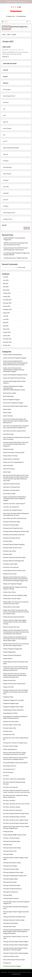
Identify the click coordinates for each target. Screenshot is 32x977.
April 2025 (5, 326)
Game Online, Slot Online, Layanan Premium (14, 431)
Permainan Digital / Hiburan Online (12, 724)
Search (4, 225)
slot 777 (5, 141)
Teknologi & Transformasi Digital (11, 885)
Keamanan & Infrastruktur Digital (11, 521)
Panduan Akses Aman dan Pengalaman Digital (15, 595)
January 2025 (6, 335)
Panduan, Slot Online (8, 687)
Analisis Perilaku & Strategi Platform (12, 354)
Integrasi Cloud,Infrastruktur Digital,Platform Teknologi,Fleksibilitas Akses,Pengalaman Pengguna (14, 498)
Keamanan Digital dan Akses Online (12, 547)
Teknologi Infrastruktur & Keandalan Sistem (14, 916)
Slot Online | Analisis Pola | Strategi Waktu (14, 779)
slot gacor (5, 160)
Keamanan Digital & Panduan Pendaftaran (14, 544)
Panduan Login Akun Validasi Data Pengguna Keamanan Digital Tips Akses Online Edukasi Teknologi (14, 622)
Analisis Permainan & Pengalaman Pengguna (14, 358)
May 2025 (5, 322)
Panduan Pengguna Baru (9, 652)
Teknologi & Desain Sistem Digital (12, 848)
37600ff (6, 50)
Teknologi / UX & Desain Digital (11, 838)
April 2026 (5, 286)
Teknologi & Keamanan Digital (11, 869)
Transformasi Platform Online (10, 956)
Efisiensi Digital (7, 412)
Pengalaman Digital (8, 697)
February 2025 (6, 332)
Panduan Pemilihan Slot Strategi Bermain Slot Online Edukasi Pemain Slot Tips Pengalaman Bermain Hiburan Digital (15, 638)
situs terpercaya (7, 167)
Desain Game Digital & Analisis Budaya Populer (15, 406)
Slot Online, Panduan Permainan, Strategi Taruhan (16, 813)
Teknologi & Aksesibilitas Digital (11, 841)
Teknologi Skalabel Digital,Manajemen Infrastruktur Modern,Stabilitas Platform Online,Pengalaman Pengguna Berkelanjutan (16, 931)
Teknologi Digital (7, 895)
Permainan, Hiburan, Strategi (10, 746)
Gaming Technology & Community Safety (13, 452)
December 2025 (7, 299)
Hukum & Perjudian (8, 465)
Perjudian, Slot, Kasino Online (10, 721)
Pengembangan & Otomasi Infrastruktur (13, 710)
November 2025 (7, 303)
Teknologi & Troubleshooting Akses (12, 888)
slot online (6, 186)
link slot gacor (7, 89)
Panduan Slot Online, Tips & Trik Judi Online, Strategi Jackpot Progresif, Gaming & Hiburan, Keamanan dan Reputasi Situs (15, 675)
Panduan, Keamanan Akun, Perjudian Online (14, 683)
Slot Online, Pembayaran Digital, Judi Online (14, 816)
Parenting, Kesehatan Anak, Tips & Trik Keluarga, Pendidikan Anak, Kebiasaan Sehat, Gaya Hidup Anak (15, 691)
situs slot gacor (7, 128)
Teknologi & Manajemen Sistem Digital (13, 872)
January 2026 (6, 296)
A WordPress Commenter (10, 267)
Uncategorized (7, 963)
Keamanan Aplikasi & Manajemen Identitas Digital (16, 531)
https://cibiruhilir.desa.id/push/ (11, 148)
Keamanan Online (7, 554)
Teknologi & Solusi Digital (10, 882)
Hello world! (6, 47)
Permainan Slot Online (9, 734)
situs (4, 115)
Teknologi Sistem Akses (9, 926)
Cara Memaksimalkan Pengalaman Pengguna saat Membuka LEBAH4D (14, 1)
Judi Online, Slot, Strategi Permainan (12, 510)
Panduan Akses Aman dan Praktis (12, 598)
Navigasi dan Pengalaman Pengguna (12, 584)
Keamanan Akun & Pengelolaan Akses (13, 528)
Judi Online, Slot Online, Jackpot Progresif (14, 503)
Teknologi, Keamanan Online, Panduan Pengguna (15, 945)
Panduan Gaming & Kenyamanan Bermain (13, 617)
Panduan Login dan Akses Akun (11, 627)
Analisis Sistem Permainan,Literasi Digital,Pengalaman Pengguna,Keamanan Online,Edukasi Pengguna (13, 369)
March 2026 (6, 290)
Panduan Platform (7, 658)
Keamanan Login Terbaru (9, 551)
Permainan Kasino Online (9, 728)
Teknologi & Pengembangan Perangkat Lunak (14, 875)
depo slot (5, 122)
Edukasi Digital (7, 409)
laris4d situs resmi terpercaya (11, 567)
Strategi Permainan (8, 831)
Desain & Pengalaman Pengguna (11, 399)
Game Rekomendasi (8, 434)
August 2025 (6, 313)
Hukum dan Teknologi (9, 469)
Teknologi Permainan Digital (10, 923)
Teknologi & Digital (8, 854)
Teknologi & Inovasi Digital (10, 866)
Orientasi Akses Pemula (9, 592)
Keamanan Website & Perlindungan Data (13, 560)
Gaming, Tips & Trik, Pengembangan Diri (13, 462)
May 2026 (5, 283)
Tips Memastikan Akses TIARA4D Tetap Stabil (16, 258)
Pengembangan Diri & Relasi (10, 713)
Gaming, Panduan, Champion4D (11, 459)
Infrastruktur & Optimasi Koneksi (11, 484)
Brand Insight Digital (8, 396)
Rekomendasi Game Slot (9, 766)
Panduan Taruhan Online (9, 680)
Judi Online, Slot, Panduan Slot (11, 507)
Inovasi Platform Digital (9, 493)
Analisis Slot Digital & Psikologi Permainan (14, 378)
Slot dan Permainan (8, 772)
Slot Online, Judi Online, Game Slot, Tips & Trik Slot (16, 804)
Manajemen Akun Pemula (9, 574)
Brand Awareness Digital (9, 393)
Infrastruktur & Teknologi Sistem (11, 487)
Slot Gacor (6, 102)
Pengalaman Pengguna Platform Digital (13, 706)
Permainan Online (7, 731)
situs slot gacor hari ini (9, 96)
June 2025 (5, 319)
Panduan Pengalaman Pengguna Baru (12, 649)
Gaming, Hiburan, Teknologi (10, 455)
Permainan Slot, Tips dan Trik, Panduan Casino (15, 743)
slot (4, 109)
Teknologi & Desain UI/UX (10, 851)
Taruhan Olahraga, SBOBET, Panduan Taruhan (14, 835)
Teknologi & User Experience (10, 892)
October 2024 (6, 345)
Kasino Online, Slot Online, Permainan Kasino (14, 518)
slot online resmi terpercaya (10, 787)
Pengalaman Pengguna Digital (11, 703)
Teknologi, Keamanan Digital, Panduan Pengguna (15, 941)
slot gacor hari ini (7, 219)
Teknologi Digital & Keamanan (11, 898)
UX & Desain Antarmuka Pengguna (12, 966)
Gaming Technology (8, 449)
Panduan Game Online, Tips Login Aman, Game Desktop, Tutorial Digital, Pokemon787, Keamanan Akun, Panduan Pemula (16, 611)
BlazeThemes (16, 974)
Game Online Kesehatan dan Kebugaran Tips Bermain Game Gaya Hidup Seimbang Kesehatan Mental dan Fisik (15, 420)
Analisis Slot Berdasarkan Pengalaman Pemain (15, 374)
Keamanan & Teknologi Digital (11, 525)
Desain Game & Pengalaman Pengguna (13, 403)
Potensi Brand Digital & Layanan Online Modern (15, 762)
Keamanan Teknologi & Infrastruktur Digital (14, 557)
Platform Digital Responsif (10, 749)
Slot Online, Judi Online (9, 800)
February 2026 (6, 293)
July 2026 (5, 277)
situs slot (5, 154)
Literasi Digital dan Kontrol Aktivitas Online (14, 570)
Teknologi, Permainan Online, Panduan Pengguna (15, 953)
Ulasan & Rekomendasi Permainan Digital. (14, 959)
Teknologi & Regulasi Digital (10, 879)
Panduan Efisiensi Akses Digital (11, 607)
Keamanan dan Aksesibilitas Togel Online (14, 534)
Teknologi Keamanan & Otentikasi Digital (13, 920)
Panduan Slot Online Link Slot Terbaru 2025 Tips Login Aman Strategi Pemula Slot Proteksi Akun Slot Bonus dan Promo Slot (15, 668)
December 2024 (7, 339)
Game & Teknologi (8, 416)
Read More (5, 56)
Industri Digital (7, 472)
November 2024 (7, 342)
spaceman (6, 193)
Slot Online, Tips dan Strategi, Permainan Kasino (15, 823)
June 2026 (5, 280)
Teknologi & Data (7, 844)
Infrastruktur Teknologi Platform (11, 490)
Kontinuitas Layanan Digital (10, 564)
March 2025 (6, 329)
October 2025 (6, 306)
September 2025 (7, 309)
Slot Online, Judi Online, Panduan (11, 807)
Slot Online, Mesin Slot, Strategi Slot (12, 810)
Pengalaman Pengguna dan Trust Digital (13, 700)
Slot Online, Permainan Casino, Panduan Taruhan (15, 820)
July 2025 (5, 316)
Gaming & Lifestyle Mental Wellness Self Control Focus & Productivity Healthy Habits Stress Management (15, 444)
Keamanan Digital (7, 541)
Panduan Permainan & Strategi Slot (12, 655)
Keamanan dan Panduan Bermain (11, 538)
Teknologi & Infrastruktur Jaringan (12, 862)
